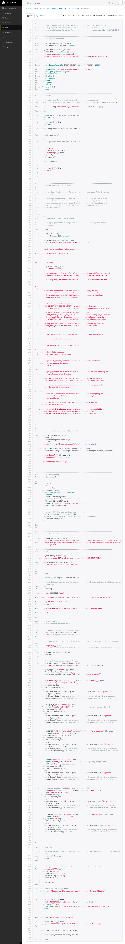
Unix (60, 8)
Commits (41, 16)
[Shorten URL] (63, 15)
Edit (89, 15)
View (31, 16)
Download (115, 15)
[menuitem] (11, 8)
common (71, 8)
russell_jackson (39, 8)
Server (54, 8)
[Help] (113, 3)
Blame (72, 15)
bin (77, 8)
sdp (48, 8)
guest (30, 8)
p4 (65, 8)
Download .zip (100, 15)
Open (82, 15)
